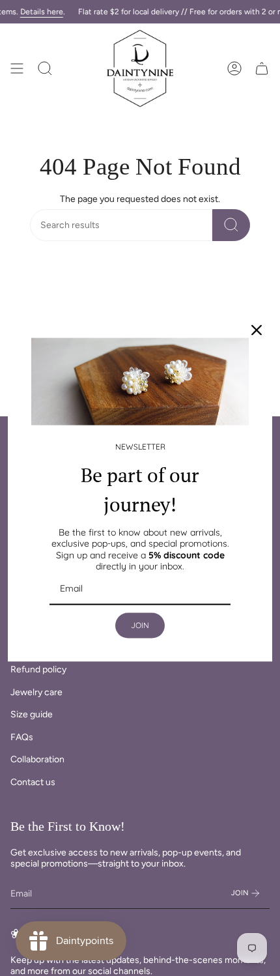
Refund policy (38, 669)
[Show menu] (17, 68)
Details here (41, 11)
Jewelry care (36, 692)
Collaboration (37, 759)
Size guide (31, 714)
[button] (45, 68)
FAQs (21, 737)
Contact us (32, 782)
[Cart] (261, 68)
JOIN (140, 625)
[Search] (231, 225)
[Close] (256, 330)
